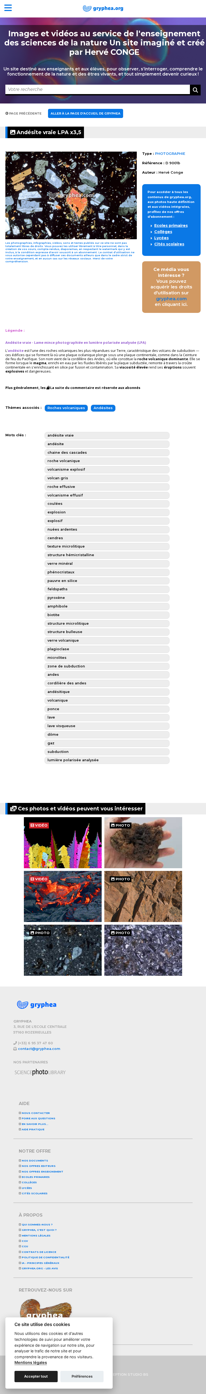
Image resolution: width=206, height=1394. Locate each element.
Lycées (161, 237)
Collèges (163, 231)
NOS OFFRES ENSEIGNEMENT (42, 1171)
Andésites (103, 408)
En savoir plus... (34, 1124)
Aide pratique (32, 1129)
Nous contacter (35, 1112)
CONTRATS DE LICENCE (38, 1251)
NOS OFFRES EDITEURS (38, 1165)
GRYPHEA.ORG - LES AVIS (39, 1268)
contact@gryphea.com (39, 1049)
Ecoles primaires (171, 225)
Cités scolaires (169, 244)
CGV (24, 1240)
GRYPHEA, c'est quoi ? (39, 1229)
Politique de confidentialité (45, 1257)
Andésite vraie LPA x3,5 (48, 132)
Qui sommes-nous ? (37, 1224)
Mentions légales (35, 1235)
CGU (24, 1246)
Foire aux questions (38, 1118)
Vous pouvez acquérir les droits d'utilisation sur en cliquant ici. (171, 287)
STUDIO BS (138, 1374)
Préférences (82, 1376)
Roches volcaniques (66, 408)
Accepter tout (36, 1376)
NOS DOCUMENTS (34, 1160)
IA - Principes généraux (40, 1262)
